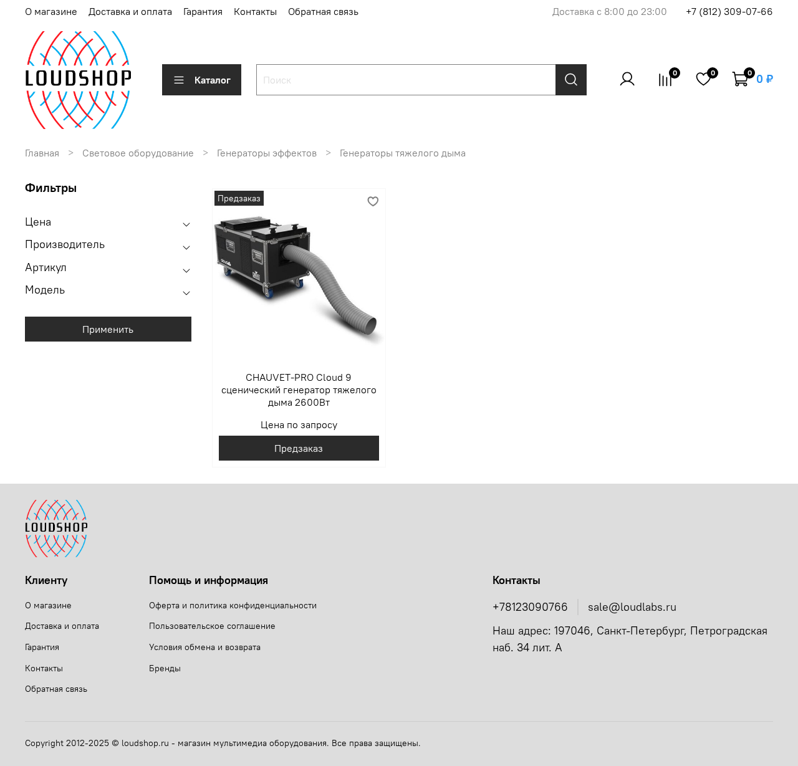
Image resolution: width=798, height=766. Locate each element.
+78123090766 (530, 607)
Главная (42, 152)
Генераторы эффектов (267, 152)
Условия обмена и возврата (205, 647)
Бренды (165, 668)
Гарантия (203, 11)
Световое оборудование (138, 152)
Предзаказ (298, 448)
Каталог (213, 80)
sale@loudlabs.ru (632, 607)
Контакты (255, 11)
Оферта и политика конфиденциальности (233, 605)
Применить (107, 329)
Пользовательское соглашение (212, 625)
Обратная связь (323, 11)
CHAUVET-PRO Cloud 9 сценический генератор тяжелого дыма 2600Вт (299, 389)
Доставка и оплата (130, 11)
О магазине (51, 11)
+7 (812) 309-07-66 (729, 11)
